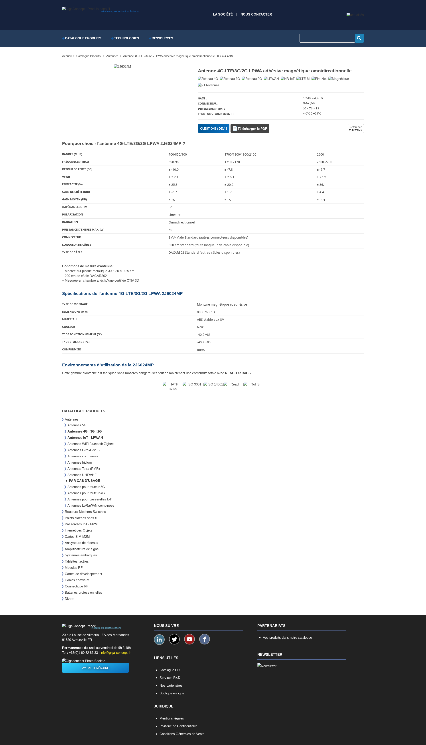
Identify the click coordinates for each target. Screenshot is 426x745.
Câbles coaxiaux (77, 580)
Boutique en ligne (172, 693)
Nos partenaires (171, 685)
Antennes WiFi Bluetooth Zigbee (90, 444)
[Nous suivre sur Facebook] (204, 639)
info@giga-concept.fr (115, 652)
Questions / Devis (213, 128)
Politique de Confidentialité (178, 726)
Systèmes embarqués (81, 555)
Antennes (72, 419)
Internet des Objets (78, 530)
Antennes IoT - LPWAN (85, 437)
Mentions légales (172, 718)
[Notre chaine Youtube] (189, 639)
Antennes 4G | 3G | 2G (84, 431)
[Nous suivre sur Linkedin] (159, 639)
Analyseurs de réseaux (81, 543)
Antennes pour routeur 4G (86, 493)
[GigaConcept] (86, 8)
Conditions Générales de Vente (182, 734)
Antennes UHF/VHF (82, 475)
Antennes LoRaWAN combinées (90, 505)
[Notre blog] (355, 14)
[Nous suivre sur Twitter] (174, 639)
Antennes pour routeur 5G (86, 487)
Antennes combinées (82, 456)
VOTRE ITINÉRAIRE (95, 668)
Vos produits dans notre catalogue (287, 637)
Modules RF (74, 567)
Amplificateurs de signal (82, 549)
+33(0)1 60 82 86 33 (83, 652)
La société (223, 14)
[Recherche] (359, 38)
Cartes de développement (83, 574)
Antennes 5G (77, 425)
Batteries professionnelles (83, 592)
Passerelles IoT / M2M (81, 524)
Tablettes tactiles (77, 561)
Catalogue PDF (171, 670)
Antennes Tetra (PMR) (83, 468)
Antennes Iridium (79, 462)
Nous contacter (256, 14)
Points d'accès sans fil (81, 518)
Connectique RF (76, 586)
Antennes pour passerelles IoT (89, 499)
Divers (69, 599)
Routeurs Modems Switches (85, 512)
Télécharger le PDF (252, 128)
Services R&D (170, 678)
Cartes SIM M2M (77, 536)
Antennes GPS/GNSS (83, 450)
